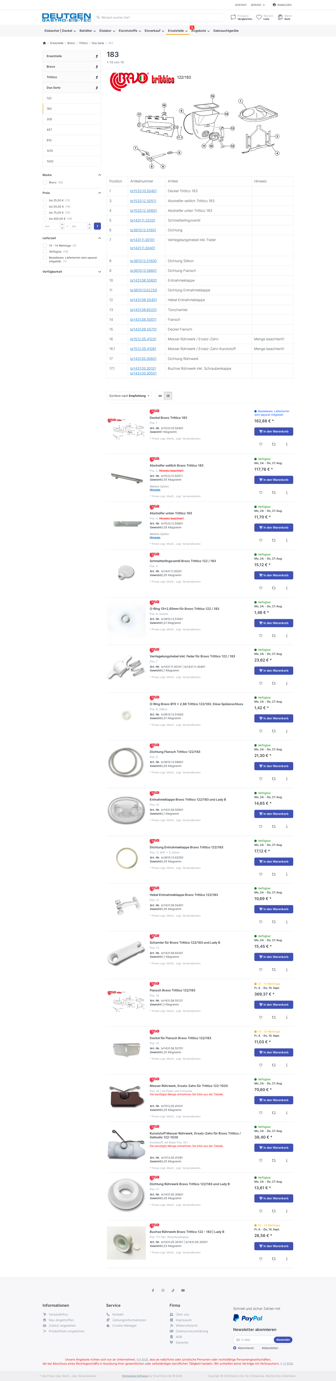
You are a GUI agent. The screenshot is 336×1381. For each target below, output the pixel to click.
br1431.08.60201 (143, 310)
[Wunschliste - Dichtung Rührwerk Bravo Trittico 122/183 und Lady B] (260, 1211)
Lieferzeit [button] (49, 238)
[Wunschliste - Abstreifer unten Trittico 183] (260, 540)
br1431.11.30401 (142, 248)
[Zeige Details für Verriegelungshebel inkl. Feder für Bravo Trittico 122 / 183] (126, 667)
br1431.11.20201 (142, 220)
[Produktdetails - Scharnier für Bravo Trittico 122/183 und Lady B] (286, 969)
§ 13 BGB (286, 1363)
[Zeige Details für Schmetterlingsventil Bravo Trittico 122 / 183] (126, 572)
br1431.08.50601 (143, 280)
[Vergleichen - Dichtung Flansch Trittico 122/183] (273, 778)
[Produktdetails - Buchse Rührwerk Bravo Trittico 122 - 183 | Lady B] (286, 1258)
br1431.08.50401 (143, 300)
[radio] (160, 396)
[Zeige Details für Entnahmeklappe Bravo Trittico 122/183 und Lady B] (126, 810)
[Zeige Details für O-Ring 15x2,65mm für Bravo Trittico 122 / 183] (126, 619)
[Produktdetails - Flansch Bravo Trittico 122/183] (286, 1017)
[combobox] (159, 17)
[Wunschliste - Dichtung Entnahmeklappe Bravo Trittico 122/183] (260, 874)
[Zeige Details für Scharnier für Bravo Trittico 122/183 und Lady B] (126, 953)
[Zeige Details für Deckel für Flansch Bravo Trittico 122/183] (126, 1049)
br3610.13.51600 (143, 261)
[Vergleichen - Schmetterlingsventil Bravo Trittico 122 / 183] (273, 588)
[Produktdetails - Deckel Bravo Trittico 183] (286, 444)
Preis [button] (46, 193)
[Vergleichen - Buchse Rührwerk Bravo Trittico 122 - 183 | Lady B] (273, 1258)
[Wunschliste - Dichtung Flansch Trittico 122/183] (260, 778)
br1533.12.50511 (143, 201)
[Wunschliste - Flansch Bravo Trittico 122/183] (260, 1017)
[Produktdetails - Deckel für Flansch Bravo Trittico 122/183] (286, 1065)
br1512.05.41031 (143, 339)
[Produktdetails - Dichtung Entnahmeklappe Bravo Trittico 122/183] (286, 874)
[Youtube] (183, 1290)
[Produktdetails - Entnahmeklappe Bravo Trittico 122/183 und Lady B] (286, 826)
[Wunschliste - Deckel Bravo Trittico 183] (260, 444)
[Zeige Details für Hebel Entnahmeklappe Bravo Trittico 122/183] (126, 906)
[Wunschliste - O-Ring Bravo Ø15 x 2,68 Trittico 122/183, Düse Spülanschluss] (260, 731)
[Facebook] (153, 1290)
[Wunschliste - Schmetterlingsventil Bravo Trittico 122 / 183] (260, 588)
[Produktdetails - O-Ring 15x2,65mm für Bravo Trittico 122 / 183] (286, 635)
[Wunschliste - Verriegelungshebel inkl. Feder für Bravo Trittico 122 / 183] (260, 683)
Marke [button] (47, 175)
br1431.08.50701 (143, 329)
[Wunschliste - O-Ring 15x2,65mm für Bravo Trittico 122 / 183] (260, 635)
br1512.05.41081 (143, 349)
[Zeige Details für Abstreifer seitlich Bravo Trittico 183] (126, 476)
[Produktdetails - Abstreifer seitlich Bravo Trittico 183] (286, 492)
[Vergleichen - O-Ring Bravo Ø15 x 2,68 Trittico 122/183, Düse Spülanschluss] (273, 731)
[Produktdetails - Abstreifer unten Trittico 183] (286, 540)
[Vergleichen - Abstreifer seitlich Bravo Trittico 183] (273, 492)
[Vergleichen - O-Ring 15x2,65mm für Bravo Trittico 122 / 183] (273, 635)
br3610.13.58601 (143, 271)
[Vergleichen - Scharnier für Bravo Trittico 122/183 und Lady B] (273, 969)
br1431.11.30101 (142, 240)
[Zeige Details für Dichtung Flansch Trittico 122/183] (126, 763)
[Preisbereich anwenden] (97, 226)
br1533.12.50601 (143, 211)
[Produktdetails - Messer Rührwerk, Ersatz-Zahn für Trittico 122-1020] (286, 1113)
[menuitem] (60, 30)
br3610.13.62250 (143, 290)
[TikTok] (173, 1290)
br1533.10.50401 (143, 191)
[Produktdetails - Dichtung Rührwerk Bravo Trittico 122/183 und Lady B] (286, 1211)
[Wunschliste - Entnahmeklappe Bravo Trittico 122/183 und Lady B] (260, 826)
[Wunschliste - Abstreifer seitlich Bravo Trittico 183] (260, 492)
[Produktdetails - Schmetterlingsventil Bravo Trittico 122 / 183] (286, 588)
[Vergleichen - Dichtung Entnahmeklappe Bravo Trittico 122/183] (273, 874)
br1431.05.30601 (143, 359)
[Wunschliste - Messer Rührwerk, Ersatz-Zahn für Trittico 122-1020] (260, 1113)
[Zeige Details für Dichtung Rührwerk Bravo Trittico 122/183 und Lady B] (126, 1195)
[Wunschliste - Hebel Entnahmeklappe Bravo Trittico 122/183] (260, 922)
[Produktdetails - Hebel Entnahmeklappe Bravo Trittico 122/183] (286, 922)
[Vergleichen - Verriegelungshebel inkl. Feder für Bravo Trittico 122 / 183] (273, 683)
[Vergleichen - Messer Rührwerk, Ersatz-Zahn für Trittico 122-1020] (273, 1113)
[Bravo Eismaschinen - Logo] (154, 411)
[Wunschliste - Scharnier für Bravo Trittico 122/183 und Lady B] (260, 969)
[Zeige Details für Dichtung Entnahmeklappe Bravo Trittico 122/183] (126, 858)
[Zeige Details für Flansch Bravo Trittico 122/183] (126, 1001)
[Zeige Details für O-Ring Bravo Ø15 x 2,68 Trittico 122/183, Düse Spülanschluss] (126, 715)
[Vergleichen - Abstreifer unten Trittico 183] (273, 540)
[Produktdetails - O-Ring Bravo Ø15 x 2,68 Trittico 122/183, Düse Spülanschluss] (286, 731)
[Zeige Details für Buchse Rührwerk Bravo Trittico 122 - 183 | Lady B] (126, 1243)
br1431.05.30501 (143, 373)
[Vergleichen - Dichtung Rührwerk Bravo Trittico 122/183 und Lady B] (273, 1211)
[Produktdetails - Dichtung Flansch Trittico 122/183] (286, 778)
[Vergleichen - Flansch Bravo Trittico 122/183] (273, 1017)
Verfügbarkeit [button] (52, 271)
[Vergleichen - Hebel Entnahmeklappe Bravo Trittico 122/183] (273, 922)
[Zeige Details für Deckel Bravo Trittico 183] (126, 428)
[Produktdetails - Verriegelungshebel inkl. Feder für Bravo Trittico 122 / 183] (286, 683)
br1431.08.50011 (143, 319)
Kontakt (241, 4)
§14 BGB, (142, 1359)
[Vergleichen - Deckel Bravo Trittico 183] (273, 444)
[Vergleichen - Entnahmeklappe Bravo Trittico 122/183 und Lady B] (273, 826)
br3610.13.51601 (143, 230)
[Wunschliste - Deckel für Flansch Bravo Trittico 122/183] (260, 1065)
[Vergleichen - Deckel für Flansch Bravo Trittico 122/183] (273, 1065)
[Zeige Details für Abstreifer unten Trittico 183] (126, 524)
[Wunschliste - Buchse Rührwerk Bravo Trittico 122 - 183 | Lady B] (260, 1258)
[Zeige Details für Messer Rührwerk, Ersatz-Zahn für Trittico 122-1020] (126, 1097)
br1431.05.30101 (143, 368)
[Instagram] (163, 1290)
